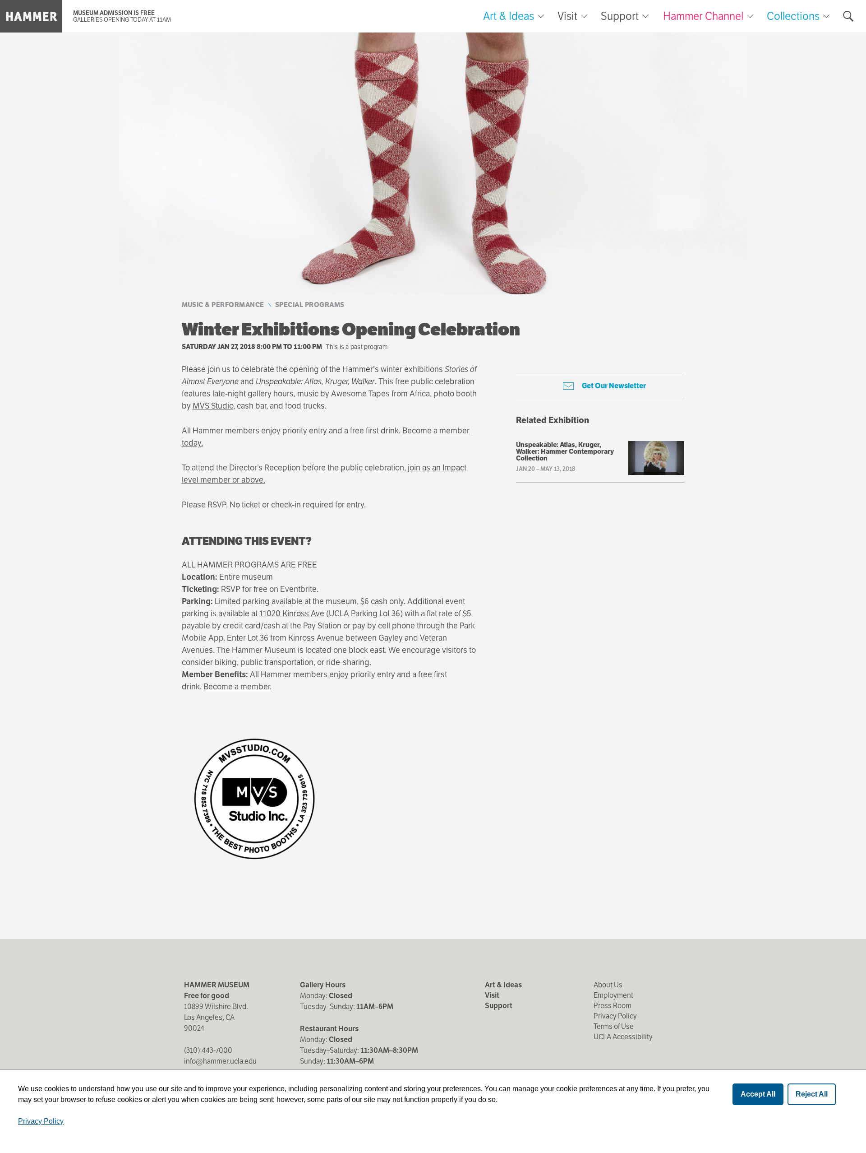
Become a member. (237, 686)
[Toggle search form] (848, 16)
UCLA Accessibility (623, 1036)
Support (620, 16)
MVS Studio (213, 405)
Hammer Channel (703, 16)
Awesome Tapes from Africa (380, 393)
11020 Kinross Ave (291, 613)
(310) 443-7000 (208, 1050)
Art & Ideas (508, 16)
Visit (567, 16)
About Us (608, 985)
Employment (613, 995)
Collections (793, 16)
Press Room (612, 1005)
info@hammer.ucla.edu (220, 1061)
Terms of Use (614, 1026)
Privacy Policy (615, 1016)
